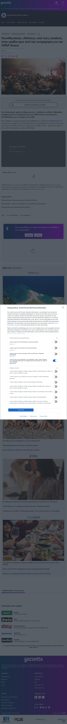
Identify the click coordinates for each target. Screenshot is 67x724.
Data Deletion (23, 416)
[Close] (63, 308)
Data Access (33, 416)
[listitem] (33, 338)
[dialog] (33, 362)
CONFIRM (21, 410)
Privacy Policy (43, 416)
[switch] (55, 342)
